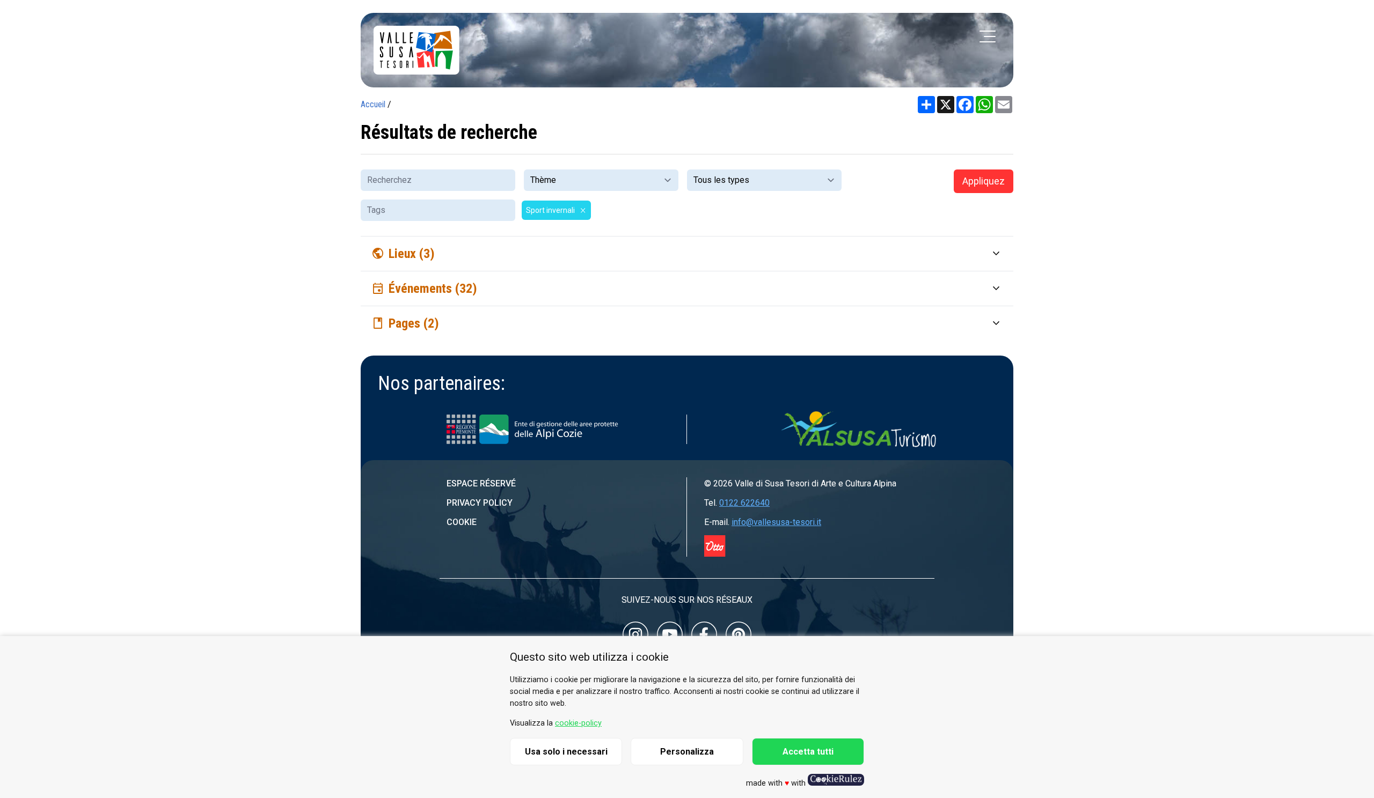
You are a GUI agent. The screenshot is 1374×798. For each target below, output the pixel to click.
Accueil (373, 104)
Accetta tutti (808, 752)
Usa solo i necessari (566, 752)
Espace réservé (481, 483)
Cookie (462, 522)
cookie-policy (578, 723)
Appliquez (983, 181)
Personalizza (687, 752)
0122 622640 (744, 503)
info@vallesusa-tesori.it (776, 522)
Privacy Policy (480, 503)
